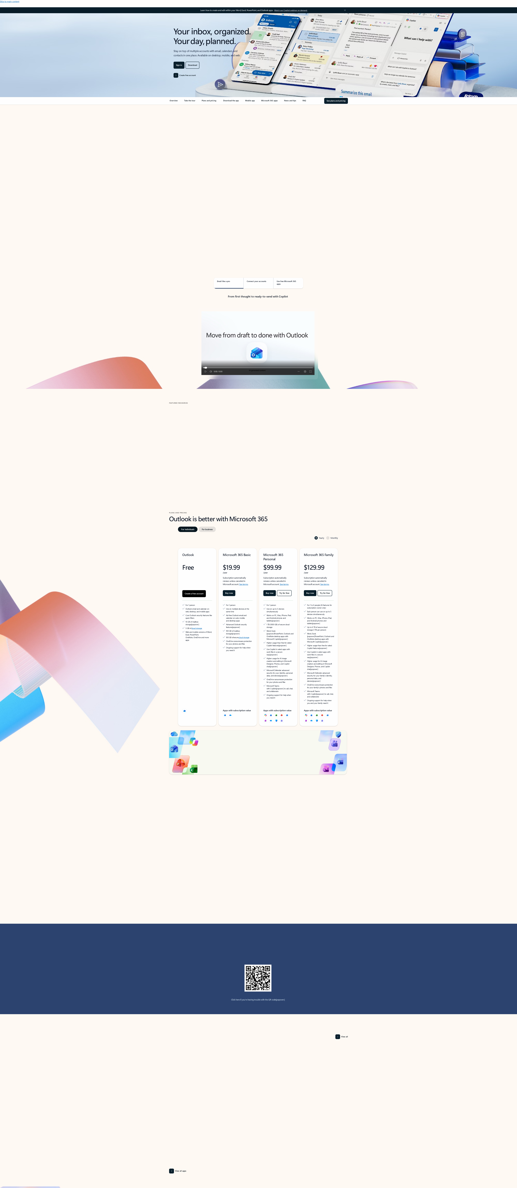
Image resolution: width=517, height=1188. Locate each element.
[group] (198, 442)
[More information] (206, 609)
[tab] (177, 133)
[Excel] (276, 695)
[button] (180, 465)
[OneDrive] (230, 695)
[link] (174, 101)
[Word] (271, 695)
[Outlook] (225, 695)
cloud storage (196, 613)
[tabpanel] (258, 182)
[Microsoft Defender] (276, 700)
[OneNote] (265, 700)
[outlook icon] (184, 691)
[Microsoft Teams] (282, 700)
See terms (243, 572)
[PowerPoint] (282, 695)
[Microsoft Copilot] (265, 695)
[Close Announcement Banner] (344, 10)
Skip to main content (9, 1)
